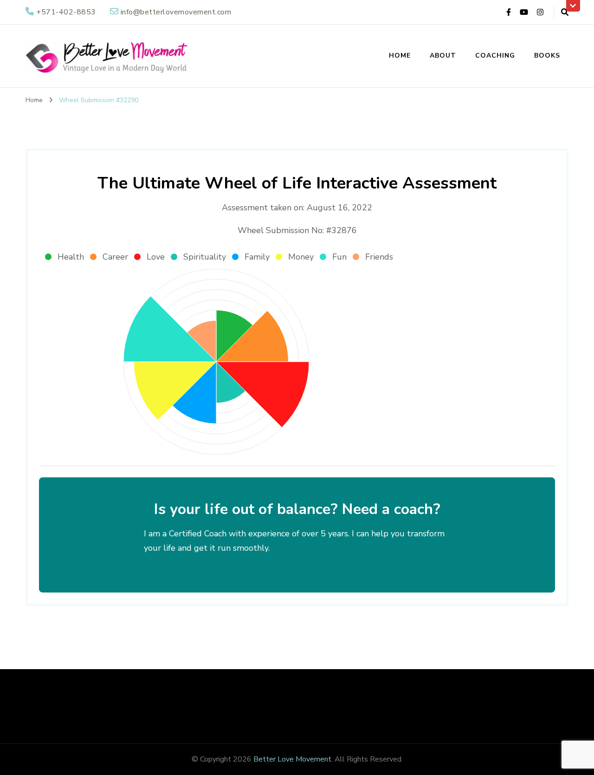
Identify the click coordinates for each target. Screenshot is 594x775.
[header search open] (564, 13)
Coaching (495, 55)
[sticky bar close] (573, 6)
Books (547, 55)
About (443, 55)
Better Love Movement (292, 759)
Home (400, 55)
